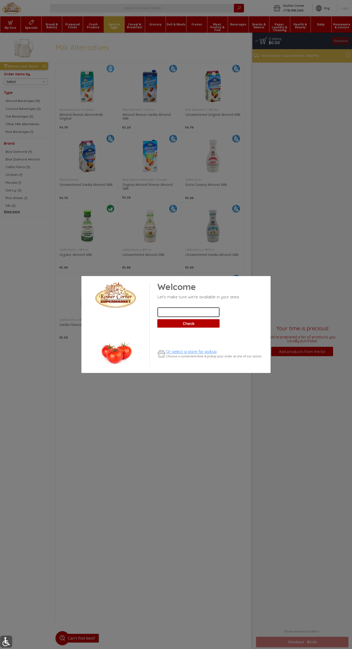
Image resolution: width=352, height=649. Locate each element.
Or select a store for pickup (191, 351)
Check (188, 323)
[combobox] (188, 312)
